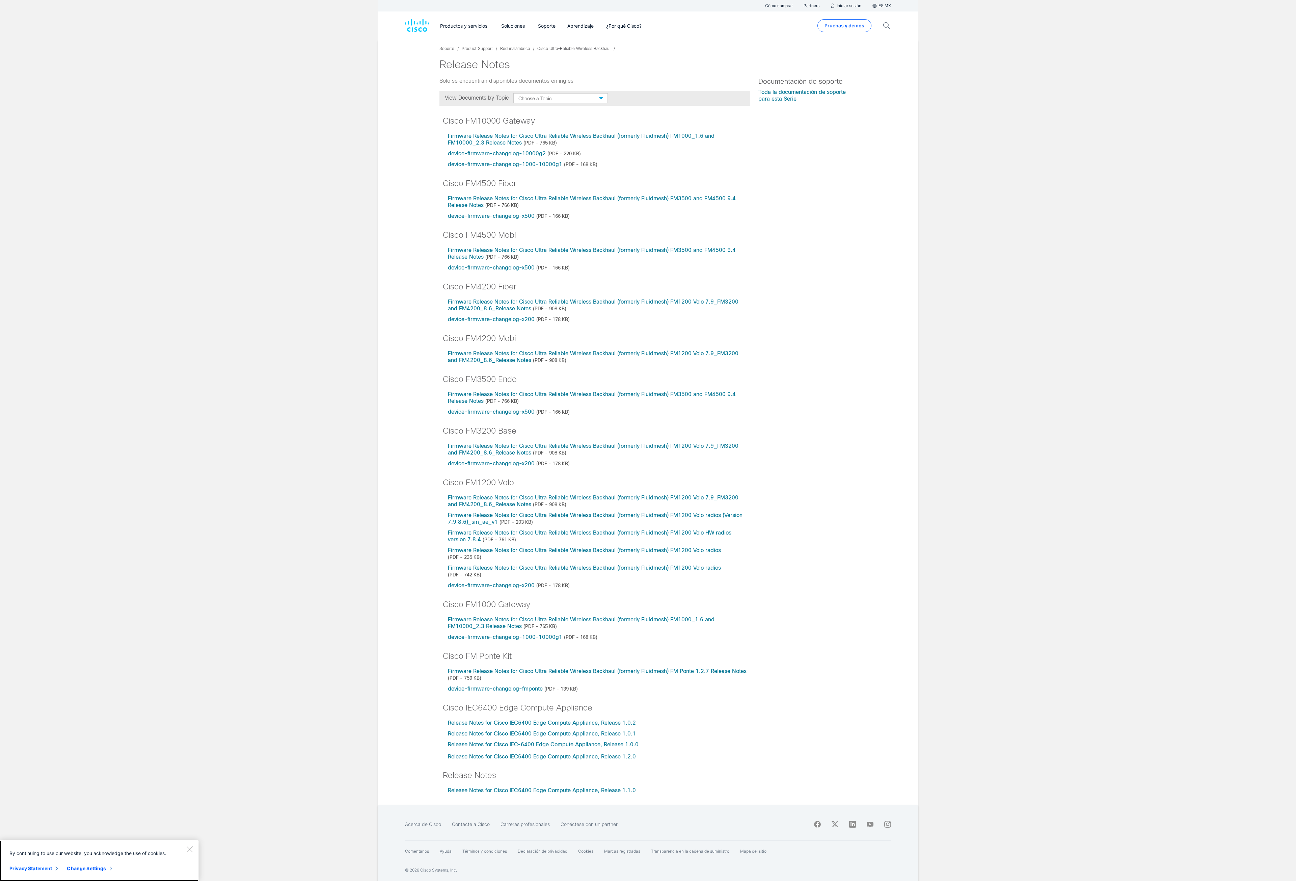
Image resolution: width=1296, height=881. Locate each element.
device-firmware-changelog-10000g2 (497, 153)
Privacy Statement (30, 868)
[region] (99, 860)
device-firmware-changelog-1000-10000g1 (505, 164)
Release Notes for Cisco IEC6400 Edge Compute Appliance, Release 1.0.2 (542, 723)
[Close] (189, 849)
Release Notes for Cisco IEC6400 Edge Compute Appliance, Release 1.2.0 (542, 756)
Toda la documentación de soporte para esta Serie (802, 95)
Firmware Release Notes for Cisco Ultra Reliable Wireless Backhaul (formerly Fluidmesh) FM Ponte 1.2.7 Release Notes (597, 671)
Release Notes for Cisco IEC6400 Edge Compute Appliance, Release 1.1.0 (542, 790)
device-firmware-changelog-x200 (491, 319)
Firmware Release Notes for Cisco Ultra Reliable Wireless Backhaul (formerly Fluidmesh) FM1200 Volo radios (584, 550)
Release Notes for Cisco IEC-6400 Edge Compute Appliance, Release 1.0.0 (543, 744)
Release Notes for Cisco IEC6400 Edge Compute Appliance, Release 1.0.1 (542, 733)
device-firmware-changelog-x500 (491, 216)
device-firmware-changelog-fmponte (495, 689)
